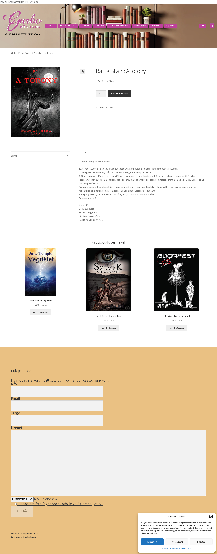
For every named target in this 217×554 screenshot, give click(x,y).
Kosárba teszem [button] (40, 312)
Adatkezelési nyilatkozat (181, 548)
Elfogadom (152, 541)
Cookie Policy (166, 548)
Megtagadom (177, 541)
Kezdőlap (18, 53)
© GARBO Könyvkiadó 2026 (24, 533)
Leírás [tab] (14, 155)
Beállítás (201, 541)
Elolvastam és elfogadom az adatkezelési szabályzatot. (60, 504)
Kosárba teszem (119, 93)
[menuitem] (51, 26)
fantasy (28, 53)
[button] (211, 516)
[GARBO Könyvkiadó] (22, 26)
